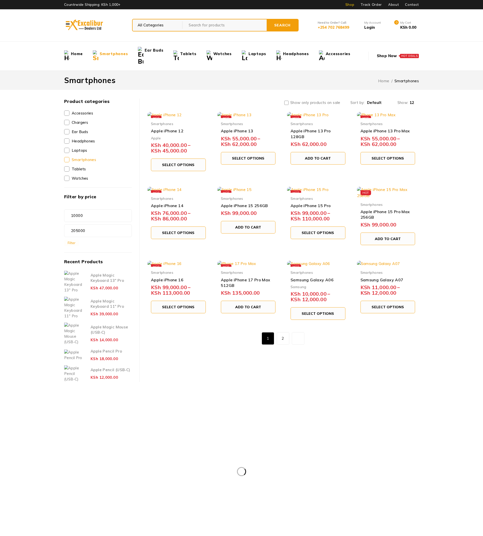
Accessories (82, 113)
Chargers (80, 122)
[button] (318, 158)
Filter (71, 243)
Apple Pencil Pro (106, 351)
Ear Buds (80, 131)
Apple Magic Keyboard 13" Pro (107, 278)
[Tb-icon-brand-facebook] (70, 484)
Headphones (83, 141)
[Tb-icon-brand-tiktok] (108, 484)
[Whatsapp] (126, 484)
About (393, 5)
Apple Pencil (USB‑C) (110, 369)
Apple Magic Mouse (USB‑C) (109, 330)
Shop (349, 5)
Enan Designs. (286, 526)
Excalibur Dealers (199, 526)
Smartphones (84, 159)
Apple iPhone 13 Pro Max (385, 130)
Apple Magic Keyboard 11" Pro (107, 304)
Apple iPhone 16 (167, 279)
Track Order (371, 5)
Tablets (79, 169)
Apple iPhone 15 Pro (311, 205)
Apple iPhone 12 (167, 130)
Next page (298, 338)
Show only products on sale (315, 102)
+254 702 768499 (95, 435)
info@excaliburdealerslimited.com (95, 468)
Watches (80, 178)
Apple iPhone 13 (237, 130)
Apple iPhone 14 (167, 205)
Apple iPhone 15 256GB (244, 205)
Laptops (79, 150)
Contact (412, 5)
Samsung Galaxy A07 (382, 279)
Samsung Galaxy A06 (312, 279)
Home (383, 81)
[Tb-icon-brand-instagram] (89, 484)
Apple (156, 138)
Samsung (298, 287)
